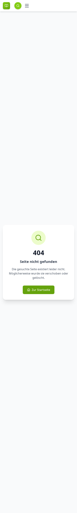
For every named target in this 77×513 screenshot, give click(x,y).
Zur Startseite (41, 290)
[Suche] (17, 5)
